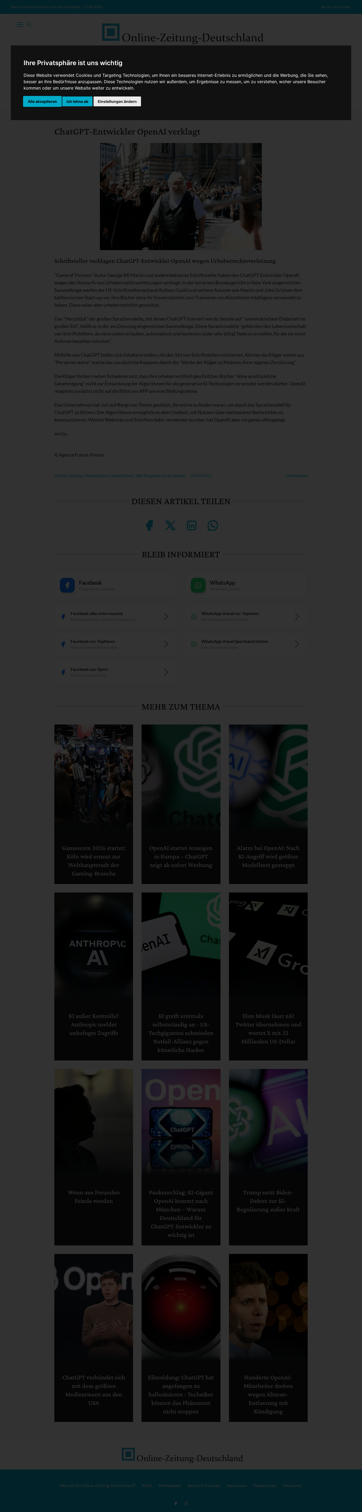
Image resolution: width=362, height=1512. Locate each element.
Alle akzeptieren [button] (42, 101)
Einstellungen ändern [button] (117, 101)
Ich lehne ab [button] (77, 101)
